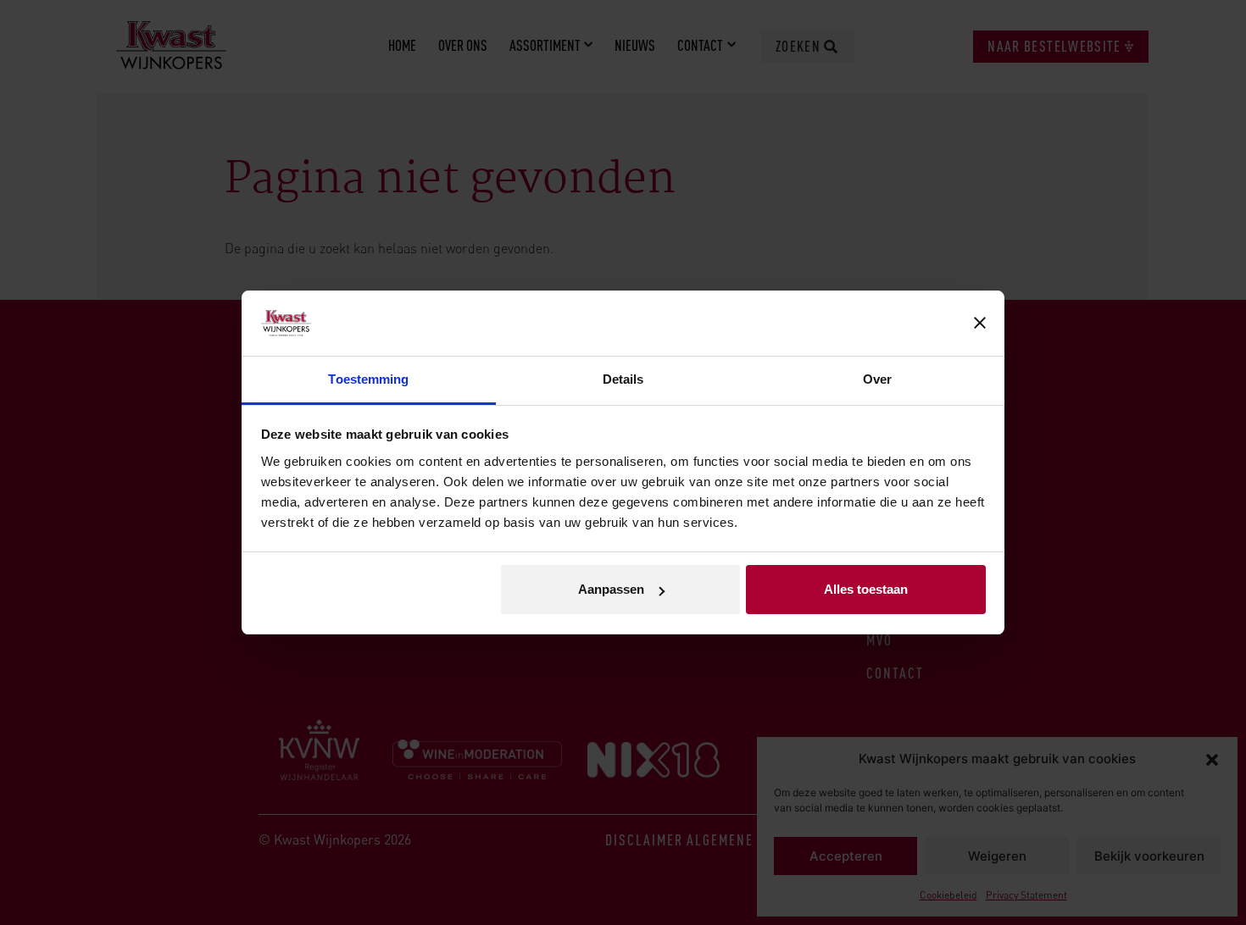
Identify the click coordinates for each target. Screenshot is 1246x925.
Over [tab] (877, 379)
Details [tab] (623, 379)
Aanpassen (611, 589)
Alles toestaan (866, 589)
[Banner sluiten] (980, 324)
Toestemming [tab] (368, 379)
